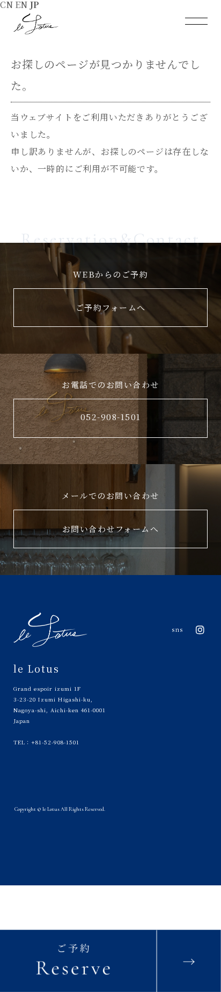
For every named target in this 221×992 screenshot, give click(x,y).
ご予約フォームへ (111, 307)
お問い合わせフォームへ (110, 528)
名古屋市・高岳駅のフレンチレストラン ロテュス (35, 23)
